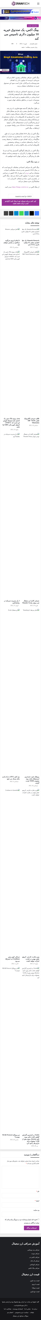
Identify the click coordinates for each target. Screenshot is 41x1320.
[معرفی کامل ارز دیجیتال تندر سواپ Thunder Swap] (30, 516)
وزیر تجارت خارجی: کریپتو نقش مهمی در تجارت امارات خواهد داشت (30, 959)
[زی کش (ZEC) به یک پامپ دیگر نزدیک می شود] (11, 692)
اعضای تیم (10, 1312)
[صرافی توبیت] (20, 12)
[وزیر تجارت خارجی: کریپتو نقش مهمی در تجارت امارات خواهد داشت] (30, 872)
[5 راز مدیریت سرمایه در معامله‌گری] (11, 516)
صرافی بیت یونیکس (33, 1250)
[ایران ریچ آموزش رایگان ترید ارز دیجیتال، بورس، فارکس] (20, 4)
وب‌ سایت (36, 1210)
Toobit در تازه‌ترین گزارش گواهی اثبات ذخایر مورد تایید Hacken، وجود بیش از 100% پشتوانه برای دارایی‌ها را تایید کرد (30, 1139)
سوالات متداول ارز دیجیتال (20, 1316)
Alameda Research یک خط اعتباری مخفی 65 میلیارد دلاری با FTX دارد (30, 243)
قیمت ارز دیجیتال (30, 1274)
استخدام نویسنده (18, 1309)
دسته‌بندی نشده (33, 26)
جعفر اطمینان (33, 44)
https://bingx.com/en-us (20, 187)
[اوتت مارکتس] (20, 18)
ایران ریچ (21, 1302)
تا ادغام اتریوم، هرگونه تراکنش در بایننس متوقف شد (11, 243)
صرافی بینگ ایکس (33, 1268)
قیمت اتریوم (35, 1284)
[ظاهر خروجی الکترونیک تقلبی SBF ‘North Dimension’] (30, 333)
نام (37, 1191)
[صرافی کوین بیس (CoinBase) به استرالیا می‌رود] (11, 872)
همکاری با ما (7, 1309)
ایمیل (37, 1201)
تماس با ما (27, 1309)
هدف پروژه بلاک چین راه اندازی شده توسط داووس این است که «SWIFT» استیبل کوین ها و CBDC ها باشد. (11, 423)
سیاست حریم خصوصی (21, 1312)
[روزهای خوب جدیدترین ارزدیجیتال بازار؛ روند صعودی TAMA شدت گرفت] (30, 692)
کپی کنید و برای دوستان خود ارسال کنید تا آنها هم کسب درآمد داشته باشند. (20, 202)
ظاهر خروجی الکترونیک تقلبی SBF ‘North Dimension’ (31, 421)
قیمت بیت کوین (34, 1280)
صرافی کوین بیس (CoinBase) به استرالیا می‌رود (12, 959)
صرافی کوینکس (34, 1264)
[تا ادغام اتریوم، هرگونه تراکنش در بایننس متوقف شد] (11, 233)
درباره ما (34, 1309)
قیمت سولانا (35, 1288)
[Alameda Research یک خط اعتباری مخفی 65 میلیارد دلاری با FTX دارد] (30, 233)
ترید (27, 173)
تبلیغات (32, 1312)
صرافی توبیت (35, 1253)
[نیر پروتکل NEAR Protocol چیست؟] (11, 1050)
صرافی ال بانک (34, 1261)
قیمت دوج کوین (34, 1291)
